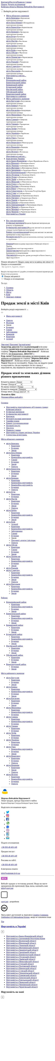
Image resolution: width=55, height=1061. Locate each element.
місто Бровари (12, 32)
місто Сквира (12, 119)
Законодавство (12, 251)
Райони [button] (9, 78)
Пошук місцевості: (9, 262)
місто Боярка (11, 106)
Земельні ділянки (13, 297)
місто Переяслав (13, 57)
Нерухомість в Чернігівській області (22, 987)
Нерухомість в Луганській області (21, 957)
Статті (9, 248)
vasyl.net (4, 901)
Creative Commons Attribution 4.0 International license (24, 916)
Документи (11, 255)
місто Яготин (12, 152)
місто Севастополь (14, 191)
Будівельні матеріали (15, 223)
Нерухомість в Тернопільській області (22, 973)
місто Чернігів (12, 212)
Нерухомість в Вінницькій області (21, 943)
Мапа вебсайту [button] (16, 397)
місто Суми (11, 193)
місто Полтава (12, 186)
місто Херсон (12, 202)
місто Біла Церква (14, 23)
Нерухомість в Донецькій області (20, 945)
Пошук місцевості (12, 276)
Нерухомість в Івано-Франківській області (24, 936)
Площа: (4, 384)
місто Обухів (11, 52)
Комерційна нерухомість (22, 457)
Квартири (15, 446)
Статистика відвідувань (16, 435)
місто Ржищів (12, 62)
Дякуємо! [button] (5, 344)
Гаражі (14, 460)
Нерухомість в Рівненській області (21, 968)
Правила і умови (24, 2)
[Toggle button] (2, 312)
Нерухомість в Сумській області (20, 971)
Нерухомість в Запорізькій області (21, 952)
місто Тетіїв (11, 129)
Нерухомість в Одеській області (20, 964)
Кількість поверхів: (9, 389)
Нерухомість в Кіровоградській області (23, 955)
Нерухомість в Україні (15, 214)
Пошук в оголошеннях (14, 279)
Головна (4, 403)
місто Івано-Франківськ (16, 161)
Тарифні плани (12, 421)
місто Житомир (13, 168)
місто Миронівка (13, 115)
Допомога (5, 397)
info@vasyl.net (7, 888)
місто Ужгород (12, 198)
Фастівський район (14, 89)
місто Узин (11, 138)
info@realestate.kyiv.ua (10, 873)
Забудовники (17, 531)
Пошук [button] (4, 4)
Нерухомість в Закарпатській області (22, 950)
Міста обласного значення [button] (17, 16)
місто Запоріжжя (13, 170)
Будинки (15, 448)
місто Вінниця (12, 163)
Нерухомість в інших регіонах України (23, 432)
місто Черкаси (12, 207)
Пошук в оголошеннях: (11, 264)
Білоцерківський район (16, 80)
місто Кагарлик (13, 110)
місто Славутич (13, 66)
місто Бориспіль (13, 27)
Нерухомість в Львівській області (20, 959)
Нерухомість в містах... (16, 76)
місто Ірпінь (11, 46)
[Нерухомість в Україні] (5, 794)
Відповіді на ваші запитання (18, 419)
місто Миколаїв (13, 182)
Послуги (13, 2)
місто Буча (10, 36)
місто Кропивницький (16, 172)
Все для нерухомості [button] (15, 221)
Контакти (5, 2)
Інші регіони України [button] (15, 159)
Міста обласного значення (12, 439)
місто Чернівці (12, 209)
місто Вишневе (12, 147)
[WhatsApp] (8, 824)
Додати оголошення (16, 4)
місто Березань (12, 18)
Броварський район (14, 85)
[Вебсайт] (7, 835)
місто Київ (10, 50)
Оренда (14, 466)
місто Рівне (11, 189)
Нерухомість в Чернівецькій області (21, 985)
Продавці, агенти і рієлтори (23, 540)
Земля (13, 450)
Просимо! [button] (14, 344)
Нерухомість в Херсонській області (21, 978)
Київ (8, 294)
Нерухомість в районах (16, 96)
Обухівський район (14, 92)
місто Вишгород (13, 142)
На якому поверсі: (9, 387)
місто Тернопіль (13, 195)
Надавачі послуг (13, 237)
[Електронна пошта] (7, 838)
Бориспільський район (16, 82)
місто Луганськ (12, 175)
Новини (9, 244)
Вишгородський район (16, 94)
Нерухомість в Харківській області (21, 975)
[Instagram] (7, 816)
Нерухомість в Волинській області (21, 941)
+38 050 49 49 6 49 (9, 847)
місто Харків (11, 200)
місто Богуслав (12, 101)
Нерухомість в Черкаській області (20, 982)
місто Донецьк (12, 165)
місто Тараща (12, 124)
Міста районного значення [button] (17, 99)
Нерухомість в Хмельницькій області (22, 980)
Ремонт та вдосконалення (17, 232)
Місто (8, 292)
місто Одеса (11, 184)
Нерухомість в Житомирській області (22, 948)
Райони (4, 598)
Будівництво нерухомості (17, 227)
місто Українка (12, 133)
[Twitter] (7, 813)
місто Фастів (11, 41)
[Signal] (7, 828)
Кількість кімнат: (8, 382)
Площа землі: (7, 392)
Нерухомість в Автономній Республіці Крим (25, 938)
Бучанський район (14, 87)
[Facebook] (7, 820)
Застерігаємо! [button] (25, 344)
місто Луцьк (11, 177)
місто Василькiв (13, 71)
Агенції (14, 524)
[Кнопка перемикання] (2, 9)
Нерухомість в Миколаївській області (22, 961)
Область (9, 290)
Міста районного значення (12, 673)
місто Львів (11, 179)
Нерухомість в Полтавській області (21, 966)
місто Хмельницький (15, 205)
